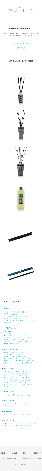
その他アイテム (9, 322)
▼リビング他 (8, 368)
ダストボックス (22, 374)
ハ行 (34, 423)
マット (22, 339)
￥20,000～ (8, 406)
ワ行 (22, 425)
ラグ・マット (23, 382)
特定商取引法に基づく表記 (32, 458)
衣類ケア (17, 318)
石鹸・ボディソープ (28, 312)
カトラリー (7, 354)
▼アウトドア (8, 392)
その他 (28, 395)
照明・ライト (8, 361)
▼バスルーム (8, 309)
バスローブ (15, 312)
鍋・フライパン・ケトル (12, 359)
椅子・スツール (18, 395)
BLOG (25, 453)
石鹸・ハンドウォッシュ (12, 331)
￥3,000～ (7, 404)
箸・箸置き (18, 354)
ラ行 (16, 425)
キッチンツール (28, 359)
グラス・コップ (22, 352)
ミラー (6, 339)
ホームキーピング (10, 382)
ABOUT (14, 453)
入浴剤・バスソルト (10, 314)
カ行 (11, 423)
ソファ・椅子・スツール (12, 380)
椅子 (33, 361)
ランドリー (21, 343)
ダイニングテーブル (22, 361)
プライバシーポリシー (8, 458)
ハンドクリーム (9, 337)
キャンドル (25, 371)
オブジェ (7, 386)
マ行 (5, 425)
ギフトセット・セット (27, 320)
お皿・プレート (9, 352)
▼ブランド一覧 (9, 420)
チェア (15, 414)
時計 (17, 371)
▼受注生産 (7, 411)
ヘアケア (20, 322)
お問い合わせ (21, 48)
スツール (14, 339)
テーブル (26, 378)
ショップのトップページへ (21, 43)
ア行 (5, 423)
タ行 (22, 423)
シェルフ (30, 414)
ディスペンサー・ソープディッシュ (16, 316)
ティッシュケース (10, 376)
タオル (6, 312)
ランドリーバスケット (24, 337)
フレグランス (8, 341)
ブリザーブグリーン (25, 376)
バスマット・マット (10, 320)
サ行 (16, 423)
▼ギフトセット (9, 400)
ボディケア (7, 318)
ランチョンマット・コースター (14, 356)
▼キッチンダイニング (11, 349)
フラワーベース (9, 374)
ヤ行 (11, 425)
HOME (3, 453)
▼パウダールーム (10, 328)
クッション (27, 380)
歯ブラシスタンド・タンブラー (14, 335)
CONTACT (37, 453)
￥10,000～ (28, 404)
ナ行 (28, 423)
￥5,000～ (17, 404)
